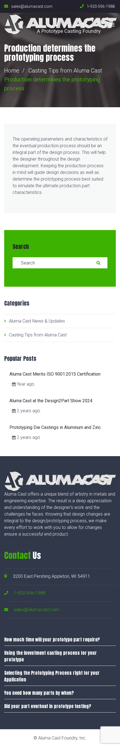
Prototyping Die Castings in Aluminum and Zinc (55, 427)
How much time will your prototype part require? (52, 639)
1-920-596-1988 (29, 593)
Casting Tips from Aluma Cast (65, 70)
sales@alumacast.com (36, 609)
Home (11, 70)
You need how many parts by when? (39, 692)
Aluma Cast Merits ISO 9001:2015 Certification (54, 374)
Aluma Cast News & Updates (37, 321)
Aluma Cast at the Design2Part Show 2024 (50, 400)
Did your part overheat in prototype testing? (47, 706)
